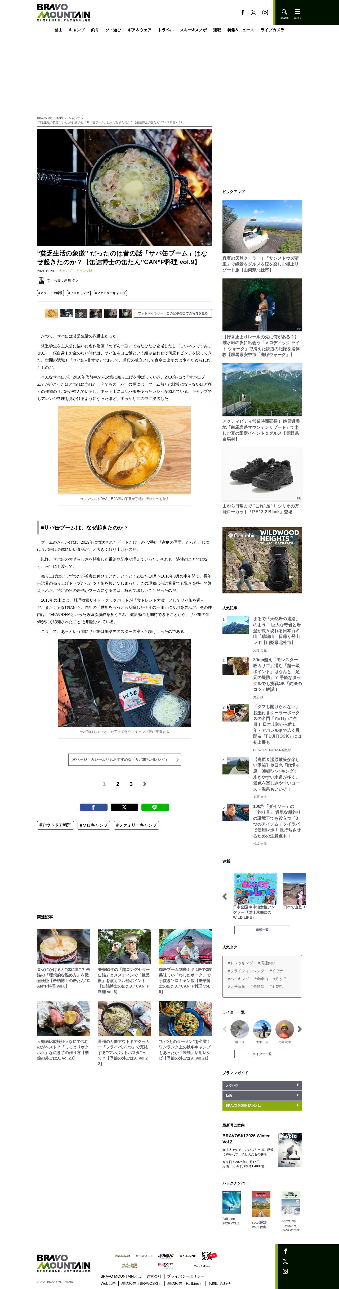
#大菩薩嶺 (236, 986)
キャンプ (77, 30)
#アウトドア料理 (50, 293)
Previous (224, 896)
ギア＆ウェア (139, 30)
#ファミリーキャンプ (110, 293)
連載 (217, 30)
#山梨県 (276, 986)
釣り (95, 30)
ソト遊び (113, 30)
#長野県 (257, 986)
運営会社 (154, 1276)
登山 (59, 30)
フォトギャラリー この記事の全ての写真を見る (173, 313)
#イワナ (276, 971)
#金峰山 (261, 979)
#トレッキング (240, 963)
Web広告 (108, 1283)
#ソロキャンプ (78, 293)
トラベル (166, 30)
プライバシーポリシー (185, 1276)
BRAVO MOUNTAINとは (121, 1276)
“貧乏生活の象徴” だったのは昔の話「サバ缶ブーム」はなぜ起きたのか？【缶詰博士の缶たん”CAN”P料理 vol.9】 (111, 122)
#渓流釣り (266, 963)
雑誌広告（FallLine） (185, 1283)
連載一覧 (262, 930)
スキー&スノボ (193, 30)
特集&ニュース (241, 30)
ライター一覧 (262, 1054)
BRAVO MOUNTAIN (50, 118)
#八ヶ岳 (280, 979)
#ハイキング (238, 979)
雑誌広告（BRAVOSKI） (141, 1283)
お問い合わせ (219, 1283)
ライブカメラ (272, 30)
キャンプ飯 (84, 271)
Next (300, 896)
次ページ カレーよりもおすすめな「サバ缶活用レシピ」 (120, 759)
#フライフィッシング (246, 971)
